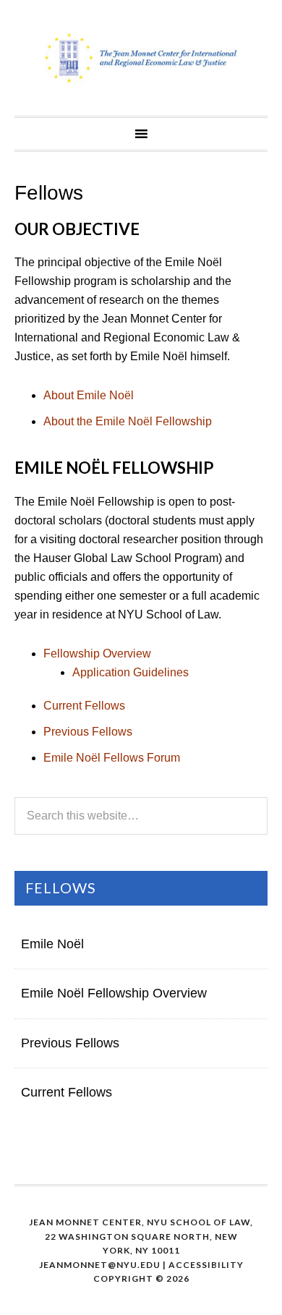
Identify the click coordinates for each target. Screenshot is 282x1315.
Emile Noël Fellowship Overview (114, 993)
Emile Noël (52, 944)
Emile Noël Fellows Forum (111, 758)
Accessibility (206, 1264)
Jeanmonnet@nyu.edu (100, 1264)
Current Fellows (84, 705)
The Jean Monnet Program (141, 57)
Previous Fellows (87, 731)
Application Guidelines (130, 672)
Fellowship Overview (97, 653)
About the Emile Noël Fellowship (127, 421)
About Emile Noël (88, 395)
